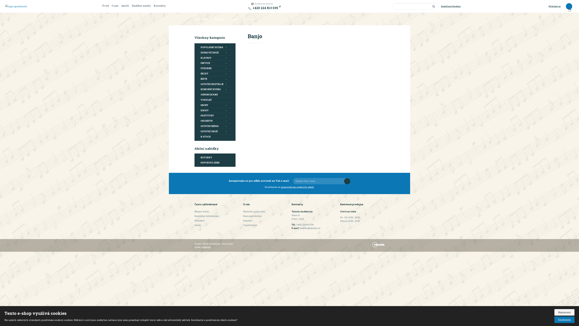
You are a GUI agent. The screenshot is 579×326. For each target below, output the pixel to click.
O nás (115, 5)
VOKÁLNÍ (206, 99)
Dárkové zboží (210, 52)
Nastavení (564, 312)
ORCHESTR (207, 120)
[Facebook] (280, 6)
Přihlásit (347, 181)
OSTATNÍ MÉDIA (210, 126)
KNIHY (205, 110)
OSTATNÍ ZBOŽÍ (209, 131)
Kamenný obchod (252, 216)
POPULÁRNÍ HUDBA (212, 47)
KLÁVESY (206, 57)
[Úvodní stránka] (16, 6)
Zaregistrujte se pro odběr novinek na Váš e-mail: (259, 180)
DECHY (204, 73)
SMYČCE (205, 63)
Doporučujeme (210, 162)
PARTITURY (207, 115)
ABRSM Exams (209, 94)
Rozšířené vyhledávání (207, 216)
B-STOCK (206, 136)
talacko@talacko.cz (310, 228)
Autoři (125, 5)
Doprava (247, 220)
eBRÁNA (206, 247)
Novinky (206, 157)
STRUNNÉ (206, 68)
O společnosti (250, 225)
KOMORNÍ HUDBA (211, 89)
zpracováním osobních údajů (297, 187)
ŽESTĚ (204, 78)
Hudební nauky (141, 5)
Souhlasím (564, 319)
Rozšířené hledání (451, 6)
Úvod (105, 5)
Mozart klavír (202, 211)
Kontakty (160, 5)
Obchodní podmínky (254, 211)
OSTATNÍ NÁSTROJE (212, 84)
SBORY (204, 105)
